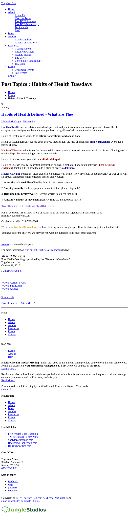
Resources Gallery (24, 51)
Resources (13, 45)
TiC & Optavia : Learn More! (23, 436)
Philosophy (29, 121)
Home (11, 9)
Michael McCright (11, 121)
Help (10, 356)
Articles (12, 36)
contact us (56, 249)
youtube (12, 490)
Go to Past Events (12, 285)
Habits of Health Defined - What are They (37, 114)
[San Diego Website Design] (23, 512)
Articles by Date (23, 39)
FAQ (17, 30)
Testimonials (21, 27)
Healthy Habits (23, 54)
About (11, 12)
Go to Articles (10, 288)
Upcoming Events (24, 69)
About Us (20, 15)
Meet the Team (23, 18)
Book (11, 33)
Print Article (7, 297)
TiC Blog (20, 63)
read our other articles (36, 249)
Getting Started (23, 48)
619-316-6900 (14, 271)
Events (11, 66)
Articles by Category (26, 42)
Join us (5, 244)
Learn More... (8, 368)
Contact (12, 75)
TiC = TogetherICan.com (28, 497)
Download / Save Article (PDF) (18, 303)
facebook (13, 481)
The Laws (20, 57)
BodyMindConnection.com (22, 442)
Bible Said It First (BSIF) (28, 60)
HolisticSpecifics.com (19, 445)
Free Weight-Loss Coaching (23, 433)
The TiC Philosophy (25, 21)
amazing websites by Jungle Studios (20, 501)
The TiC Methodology (27, 24)
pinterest (12, 487)
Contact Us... (8, 389)
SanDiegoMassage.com (20, 439)
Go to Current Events (14, 282)
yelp (10, 484)
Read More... (8, 380)
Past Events (21, 72)
